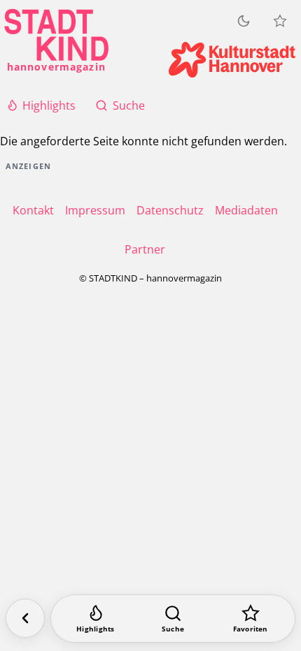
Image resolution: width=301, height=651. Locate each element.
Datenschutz (170, 210)
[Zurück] (25, 618)
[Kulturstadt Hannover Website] (232, 60)
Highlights (49, 105)
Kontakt (33, 210)
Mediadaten (246, 210)
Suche (129, 105)
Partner (145, 249)
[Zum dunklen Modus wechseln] (243, 21)
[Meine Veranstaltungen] (280, 21)
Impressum (95, 210)
